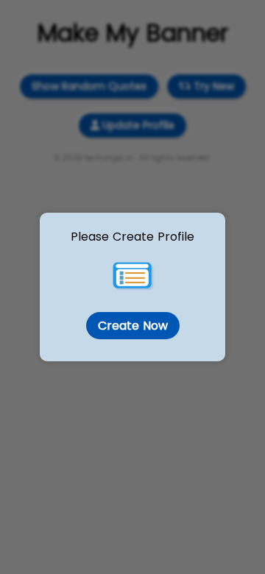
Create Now (132, 325)
